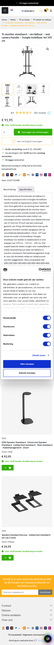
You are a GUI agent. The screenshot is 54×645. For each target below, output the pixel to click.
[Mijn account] (50, 11)
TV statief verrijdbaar (42, 19)
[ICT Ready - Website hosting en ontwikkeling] (39, 640)
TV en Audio (24, 19)
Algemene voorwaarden (34, 634)
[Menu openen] (5, 10)
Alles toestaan (27, 364)
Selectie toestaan (27, 373)
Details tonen (39, 355)
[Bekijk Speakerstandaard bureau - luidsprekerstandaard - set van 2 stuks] (27, 501)
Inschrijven (45, 592)
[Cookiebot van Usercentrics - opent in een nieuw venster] (39, 270)
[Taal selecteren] (12, 9)
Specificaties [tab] (25, 189)
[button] (41, 10)
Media (13, 19)
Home (4, 19)
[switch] (47, 326)
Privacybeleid (14, 634)
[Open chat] (48, 639)
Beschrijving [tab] (9, 189)
